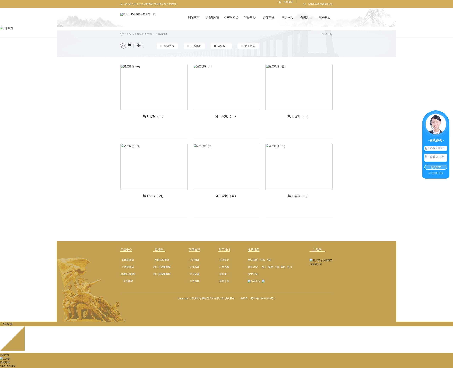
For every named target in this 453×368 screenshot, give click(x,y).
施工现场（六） (299, 196)
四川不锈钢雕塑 (162, 267)
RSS (262, 259)
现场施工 (163, 33)
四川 (264, 267)
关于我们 (287, 17)
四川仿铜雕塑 (161, 260)
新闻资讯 (306, 17)
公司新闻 (194, 260)
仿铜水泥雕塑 (127, 274)
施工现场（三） (299, 116)
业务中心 (250, 17)
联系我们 (324, 17)
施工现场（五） (226, 196)
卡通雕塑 (128, 281)
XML (269, 259)
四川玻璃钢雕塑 (162, 274)
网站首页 (193, 17)
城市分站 (253, 267)
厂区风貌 (196, 45)
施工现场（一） (154, 116)
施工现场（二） (226, 116)
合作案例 (268, 17)
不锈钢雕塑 (231, 17)
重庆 (283, 267)
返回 (325, 33)
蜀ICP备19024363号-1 (263, 298)
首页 (139, 33)
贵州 (289, 267)
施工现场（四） (154, 196)
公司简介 (169, 45)
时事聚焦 (194, 281)
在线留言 (288, 1)
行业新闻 (194, 267)
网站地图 (253, 259)
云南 (276, 267)
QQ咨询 (4, 354)
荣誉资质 (250, 45)
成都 (270, 267)
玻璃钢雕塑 (212, 17)
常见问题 (194, 274)
